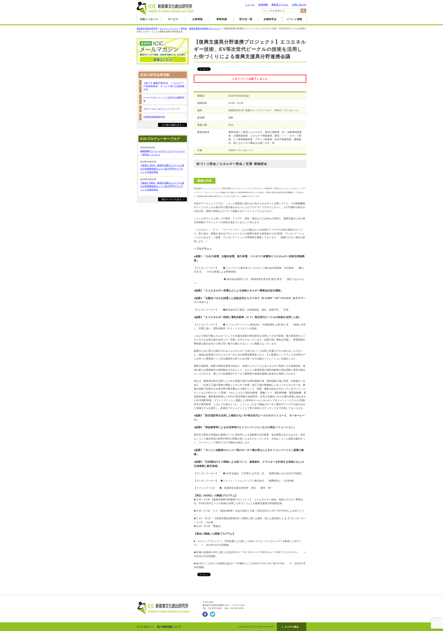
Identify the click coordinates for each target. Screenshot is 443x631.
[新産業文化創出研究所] (165, 14)
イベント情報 (294, 19)
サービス (173, 19)
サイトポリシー (145, 626)
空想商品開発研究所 (154, 117)
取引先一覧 (245, 19)
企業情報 (197, 19)
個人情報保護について (169, 626)
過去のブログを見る (171, 199)
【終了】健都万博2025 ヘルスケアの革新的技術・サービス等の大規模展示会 (163, 86)
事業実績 (221, 19)
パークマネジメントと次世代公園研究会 (163, 99)
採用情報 (263, 4)
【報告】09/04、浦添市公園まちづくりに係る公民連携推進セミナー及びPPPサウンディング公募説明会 (162, 186)
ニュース (250, 4)
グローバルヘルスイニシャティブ (161, 108)
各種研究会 (270, 19)
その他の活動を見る (171, 125)
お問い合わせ (299, 4)
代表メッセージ (149, 19)
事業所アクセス (279, 4)
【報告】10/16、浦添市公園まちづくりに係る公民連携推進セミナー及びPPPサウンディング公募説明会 (162, 168)
